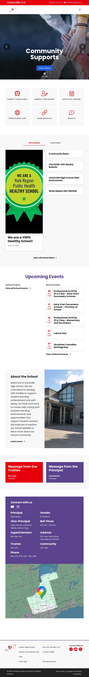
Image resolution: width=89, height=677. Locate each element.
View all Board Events (57, 354)
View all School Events (16, 288)
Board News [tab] (55, 143)
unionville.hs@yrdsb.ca (73, 3)
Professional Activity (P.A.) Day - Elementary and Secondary (67, 320)
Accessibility (77, 674)
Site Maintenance (49, 661)
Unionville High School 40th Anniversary (64, 179)
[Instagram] (80, 649)
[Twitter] (71, 649)
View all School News (44, 257)
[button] (6, 46)
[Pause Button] (44, 74)
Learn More (16, 68)
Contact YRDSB (48, 652)
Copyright (69, 671)
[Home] (9, 9)
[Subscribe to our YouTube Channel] (14, 507)
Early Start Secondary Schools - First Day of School (66, 307)
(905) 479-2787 (56, 3)
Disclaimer (77, 671)
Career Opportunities (27, 647)
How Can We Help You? (51, 647)
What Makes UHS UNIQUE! (63, 191)
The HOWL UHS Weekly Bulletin (61, 166)
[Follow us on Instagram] (19, 507)
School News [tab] (34, 143)
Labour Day (60, 333)
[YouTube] (75, 649)
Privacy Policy (60, 671)
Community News (59, 153)
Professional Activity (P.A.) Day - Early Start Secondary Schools (66, 294)
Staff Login (23, 661)
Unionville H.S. (16, 2)
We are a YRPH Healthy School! (20, 239)
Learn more (16, 441)
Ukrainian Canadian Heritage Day (65, 346)
